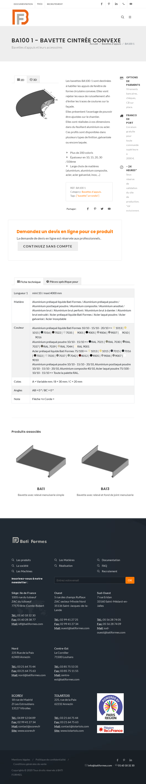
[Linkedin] (116, 4)
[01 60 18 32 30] (123, 4)
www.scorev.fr (26, 730)
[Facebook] (101, 4)
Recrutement (55, 4)
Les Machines (24, 571)
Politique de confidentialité (51, 759)
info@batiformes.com (100, 765)
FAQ (40, 3)
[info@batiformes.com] (130, 4)
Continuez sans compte (47, 246)
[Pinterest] (109, 4)
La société (22, 565)
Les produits (23, 560)
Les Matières (67, 560)
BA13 (41, 488)
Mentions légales (21, 759)
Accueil (94, 43)
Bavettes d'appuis (111, 43)
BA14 (105, 488)
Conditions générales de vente (29, 763)
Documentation (23, 4)
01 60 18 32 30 (126, 765)
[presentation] (20, 79)
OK (130, 580)
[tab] (20, 79)
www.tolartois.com (72, 730)
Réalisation (65, 565)
